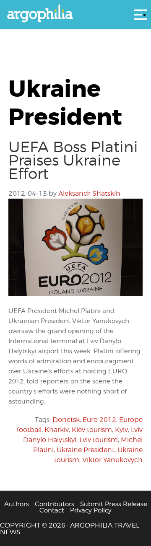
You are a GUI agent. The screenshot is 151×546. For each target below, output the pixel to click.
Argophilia (75, 14)
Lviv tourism (98, 440)
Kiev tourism (92, 430)
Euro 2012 (99, 420)
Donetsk (66, 420)
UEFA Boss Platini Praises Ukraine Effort (73, 160)
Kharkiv (56, 430)
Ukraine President (86, 450)
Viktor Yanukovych (112, 460)
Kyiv (121, 430)
